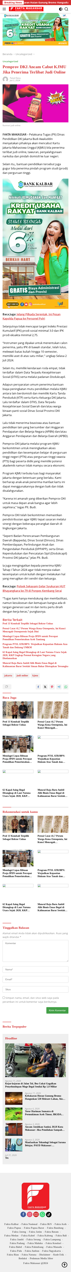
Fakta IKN (46, 1224)
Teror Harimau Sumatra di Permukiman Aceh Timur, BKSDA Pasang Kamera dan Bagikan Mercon (44, 1113)
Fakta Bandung (55, 1228)
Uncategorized (10, 61)
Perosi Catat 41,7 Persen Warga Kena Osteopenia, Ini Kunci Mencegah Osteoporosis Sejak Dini (34, 630)
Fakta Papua (14, 1228)
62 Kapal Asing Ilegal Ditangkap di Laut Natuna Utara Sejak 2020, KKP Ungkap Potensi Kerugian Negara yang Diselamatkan (35, 655)
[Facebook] (23, 1215)
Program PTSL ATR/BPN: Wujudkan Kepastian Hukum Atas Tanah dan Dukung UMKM (35, 646)
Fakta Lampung (52, 1239)
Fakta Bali (61, 1235)
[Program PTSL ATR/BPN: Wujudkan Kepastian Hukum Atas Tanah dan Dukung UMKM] (53, 743)
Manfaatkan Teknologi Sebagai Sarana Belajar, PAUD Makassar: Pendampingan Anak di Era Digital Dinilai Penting (45, 1144)
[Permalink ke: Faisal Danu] (5, 79)
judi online (22, 675)
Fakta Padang (17, 1243)
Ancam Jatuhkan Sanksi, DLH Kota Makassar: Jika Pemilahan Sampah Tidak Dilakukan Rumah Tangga (44, 1129)
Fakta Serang (34, 1239)
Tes (6, 1158)
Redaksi (23, 1258)
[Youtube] (36, 1215)
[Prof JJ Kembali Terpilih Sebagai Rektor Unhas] (18, 710)
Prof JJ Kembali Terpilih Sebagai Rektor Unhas (28, 623)
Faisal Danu (15, 78)
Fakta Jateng (19, 1232)
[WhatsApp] (42, 1215)
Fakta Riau (13, 1254)
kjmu (35, 675)
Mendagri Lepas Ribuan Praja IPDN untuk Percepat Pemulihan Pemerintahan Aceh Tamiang (30, 638)
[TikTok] (49, 1214)
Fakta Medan (11, 1235)
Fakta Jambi (17, 1239)
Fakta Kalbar (11, 1224)
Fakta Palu (16, 1251)
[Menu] (5, 9)
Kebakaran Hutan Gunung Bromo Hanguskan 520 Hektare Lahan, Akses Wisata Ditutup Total (45, 1098)
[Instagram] (29, 1215)
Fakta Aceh (61, 1224)
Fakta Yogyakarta (51, 1251)
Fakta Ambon (32, 1251)
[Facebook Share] (38, 686)
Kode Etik (58, 1254)
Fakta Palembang (34, 1247)
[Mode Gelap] (61, 9)
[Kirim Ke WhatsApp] (65, 686)
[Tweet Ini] (45, 686)
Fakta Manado (54, 1247)
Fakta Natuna (29, 1254)
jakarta (8, 675)
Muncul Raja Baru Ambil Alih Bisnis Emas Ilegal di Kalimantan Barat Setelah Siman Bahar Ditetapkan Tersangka (35, 664)
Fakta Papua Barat (34, 1228)
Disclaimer (44, 1254)
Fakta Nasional (29, 1224)
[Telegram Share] (59, 686)
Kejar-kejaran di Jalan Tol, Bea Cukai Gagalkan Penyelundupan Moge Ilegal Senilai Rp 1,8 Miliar (31, 1085)
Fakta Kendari (53, 1243)
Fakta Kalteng (45, 1235)
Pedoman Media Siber (41, 1258)
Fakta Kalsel (28, 1235)
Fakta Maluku (35, 1243)
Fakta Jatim (35, 1232)
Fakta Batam (52, 1232)
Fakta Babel (15, 1247)
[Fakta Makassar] (25, 9)
